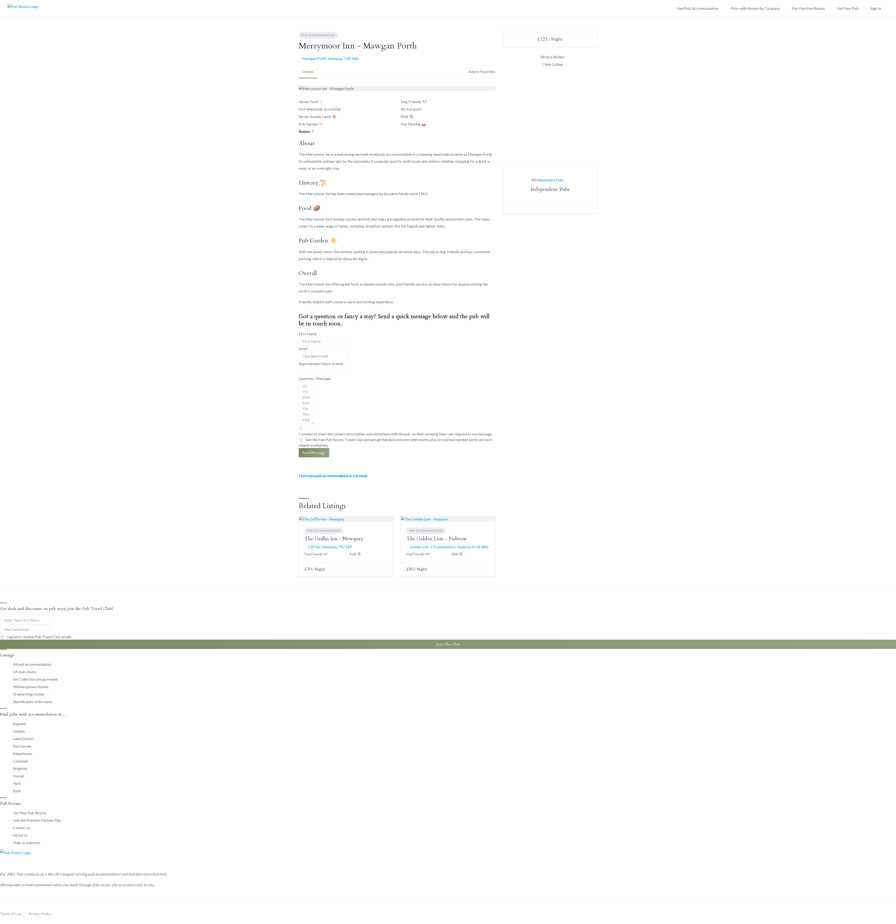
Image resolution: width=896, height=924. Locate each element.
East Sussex (22, 746)
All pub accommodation (32, 664)
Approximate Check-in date (321, 363)
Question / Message (315, 378)
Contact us (21, 827)
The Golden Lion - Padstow (436, 538)
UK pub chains (24, 671)
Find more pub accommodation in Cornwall (333, 475)
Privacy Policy (40, 913)
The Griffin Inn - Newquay (333, 538)
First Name (308, 333)
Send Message (314, 452)
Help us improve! (26, 842)
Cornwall (20, 761)
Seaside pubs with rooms (32, 701)
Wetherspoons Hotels (30, 686)
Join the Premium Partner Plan (37, 820)
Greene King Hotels (29, 694)
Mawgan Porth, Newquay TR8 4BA (330, 58)
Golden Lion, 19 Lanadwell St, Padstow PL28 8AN (449, 547)
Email (303, 348)
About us (20, 835)
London (19, 731)
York (17, 783)
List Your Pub (847, 8)
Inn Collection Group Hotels (35, 679)
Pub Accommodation (318, 35)
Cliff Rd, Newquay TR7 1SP (330, 547)
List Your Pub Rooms (29, 812)
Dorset (18, 776)
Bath (17, 791)
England (19, 723)
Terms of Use (10, 913)
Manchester (22, 753)
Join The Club (448, 644)
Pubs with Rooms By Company (755, 8)
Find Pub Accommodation (698, 8)
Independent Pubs (550, 189)
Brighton (20, 768)
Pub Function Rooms (808, 8)
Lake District (23, 738)
